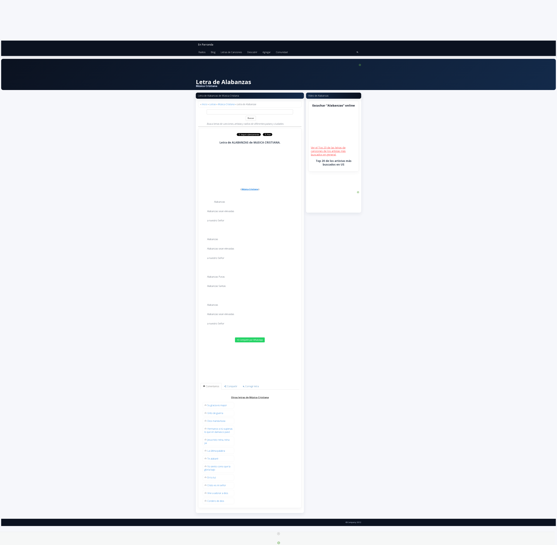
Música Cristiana (226, 104)
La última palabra (216, 450)
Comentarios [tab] (212, 386)
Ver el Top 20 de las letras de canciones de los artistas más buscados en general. (328, 151)
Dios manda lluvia (216, 421)
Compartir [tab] (231, 386)
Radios (202, 52)
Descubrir (252, 52)
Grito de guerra (215, 413)
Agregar (267, 52)
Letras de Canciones (231, 52)
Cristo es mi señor (216, 485)
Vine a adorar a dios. (217, 493)
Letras (212, 104)
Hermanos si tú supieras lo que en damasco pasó (218, 430)
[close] (278, 533)
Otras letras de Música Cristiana (250, 397)
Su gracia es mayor (217, 405)
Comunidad (282, 52)
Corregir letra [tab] (252, 386)
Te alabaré (212, 458)
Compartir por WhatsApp (251, 339)
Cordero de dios (215, 501)
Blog (213, 52)
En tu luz (211, 477)
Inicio (204, 104)
